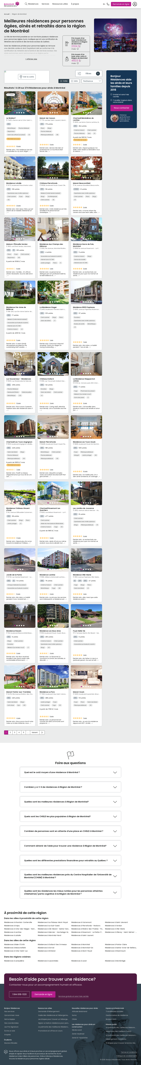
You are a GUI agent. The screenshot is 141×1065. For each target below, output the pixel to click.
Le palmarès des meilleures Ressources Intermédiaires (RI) (121, 1035)
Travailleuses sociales (114, 1011)
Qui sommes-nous (11, 1015)
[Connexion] (135, 4)
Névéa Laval (77, 1030)
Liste (76, 81)
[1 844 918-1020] (108, 4)
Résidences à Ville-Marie (115, 929)
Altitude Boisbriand (79, 1011)
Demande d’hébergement (49, 1011)
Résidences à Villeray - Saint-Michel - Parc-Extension (121, 932)
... (27, 732)
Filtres (92, 73)
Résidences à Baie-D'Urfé (14, 944)
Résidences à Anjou (12, 926)
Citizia (74, 1019)
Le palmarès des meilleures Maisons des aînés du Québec (121, 1027)
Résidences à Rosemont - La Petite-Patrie (87, 932)
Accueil (6, 14)
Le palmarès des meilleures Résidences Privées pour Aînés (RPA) (53, 1027)
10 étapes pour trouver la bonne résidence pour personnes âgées (121, 1043)
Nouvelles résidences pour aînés (85, 1008)
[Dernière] (42, 732)
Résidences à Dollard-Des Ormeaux (52, 944)
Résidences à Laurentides (48, 961)
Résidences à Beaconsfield (15, 948)
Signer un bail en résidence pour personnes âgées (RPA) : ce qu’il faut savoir (53, 1023)
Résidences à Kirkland (46, 951)
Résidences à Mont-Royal (81, 951)
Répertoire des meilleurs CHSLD (118, 1031)
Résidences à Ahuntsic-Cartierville (18, 922)
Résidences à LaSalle (12, 935)
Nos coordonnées (11, 1023)
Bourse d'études (10, 1043)
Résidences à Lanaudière (14, 961)
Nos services (9, 1011)
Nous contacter (121, 107)
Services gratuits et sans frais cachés (73, 996)
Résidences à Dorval (46, 948)
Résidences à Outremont (81, 922)
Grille (65, 81)
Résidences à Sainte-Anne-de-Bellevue (121, 948)
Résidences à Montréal (80, 944)
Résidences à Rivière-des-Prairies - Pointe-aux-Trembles (87, 929)
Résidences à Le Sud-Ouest (49, 926)
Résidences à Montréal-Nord (49, 935)
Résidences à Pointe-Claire (116, 944)
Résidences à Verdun (113, 926)
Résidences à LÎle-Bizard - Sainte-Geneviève (54, 929)
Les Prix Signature (11, 1027)
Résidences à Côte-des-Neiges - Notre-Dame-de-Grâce (20, 929)
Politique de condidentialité (127, 1056)
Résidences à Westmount (115, 951)
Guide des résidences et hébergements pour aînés (53, 1015)
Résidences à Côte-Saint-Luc (16, 951)
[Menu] (11, 4)
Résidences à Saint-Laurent (82, 935)
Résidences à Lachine (12, 932)
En (104, 4)
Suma (74, 1015)
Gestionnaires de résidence (117, 1015)
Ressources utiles (60, 4)
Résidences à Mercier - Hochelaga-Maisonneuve (54, 932)
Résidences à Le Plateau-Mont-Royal (53, 922)
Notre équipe (9, 1019)
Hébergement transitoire (116, 1039)
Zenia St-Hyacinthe (80, 1038)
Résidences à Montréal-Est (82, 948)
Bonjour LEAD (111, 1019)
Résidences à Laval (78, 961)
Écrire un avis (9, 1031)
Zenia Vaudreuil (78, 1034)
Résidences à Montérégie (115, 961)
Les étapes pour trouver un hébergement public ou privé (53, 1019)
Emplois (7, 1034)
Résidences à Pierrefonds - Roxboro (85, 926)
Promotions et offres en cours (50, 1031)
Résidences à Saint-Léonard (116, 922)
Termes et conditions (129, 1052)
